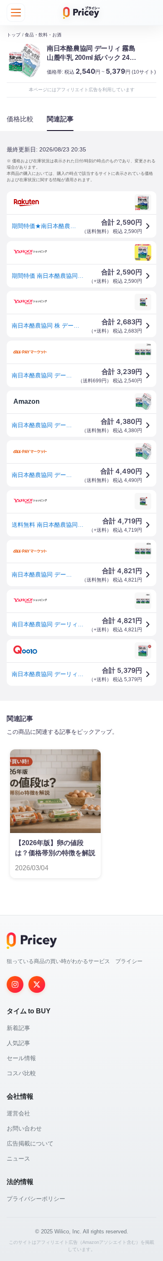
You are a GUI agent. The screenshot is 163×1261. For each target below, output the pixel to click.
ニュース (18, 1158)
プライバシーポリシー (36, 1198)
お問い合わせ (24, 1128)
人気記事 (18, 1043)
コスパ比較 (21, 1073)
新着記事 (18, 1028)
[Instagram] (15, 984)
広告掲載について (30, 1143)
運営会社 (18, 1113)
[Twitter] (36, 984)
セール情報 (21, 1058)
